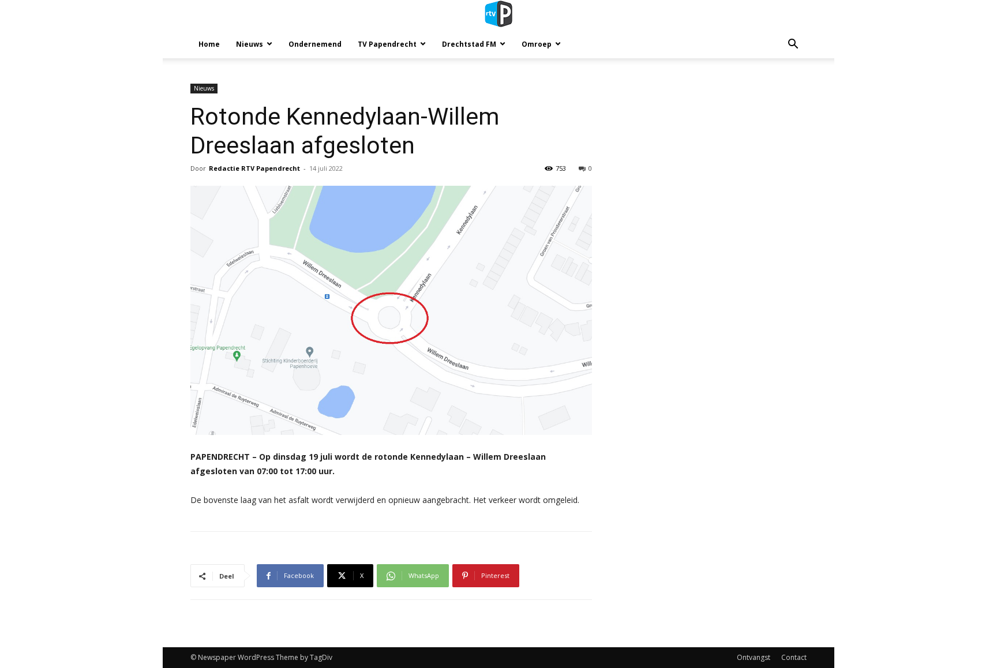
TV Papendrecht (387, 44)
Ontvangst (753, 657)
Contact (794, 657)
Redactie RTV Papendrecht (254, 168)
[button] (793, 45)
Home (209, 44)
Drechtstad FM (469, 44)
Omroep (537, 44)
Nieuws (249, 44)
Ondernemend (315, 44)
